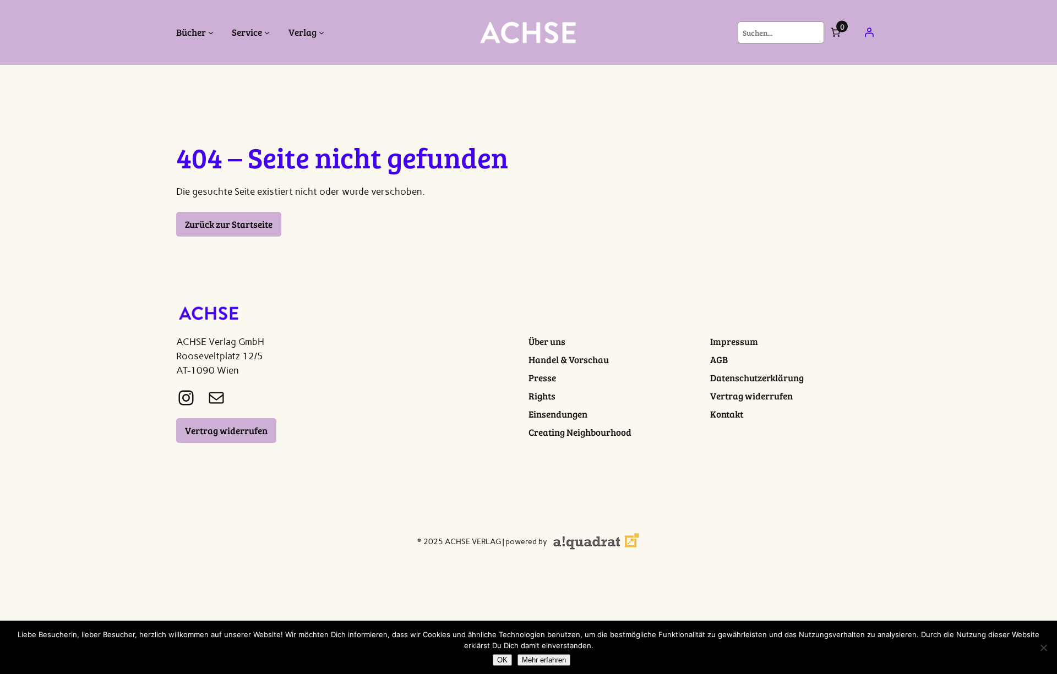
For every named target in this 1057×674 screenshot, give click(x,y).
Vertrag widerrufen (226, 430)
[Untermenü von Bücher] (211, 32)
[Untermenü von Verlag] (321, 32)
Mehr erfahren (544, 660)
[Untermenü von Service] (267, 32)
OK (502, 660)
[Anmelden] (869, 32)
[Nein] (1043, 647)
